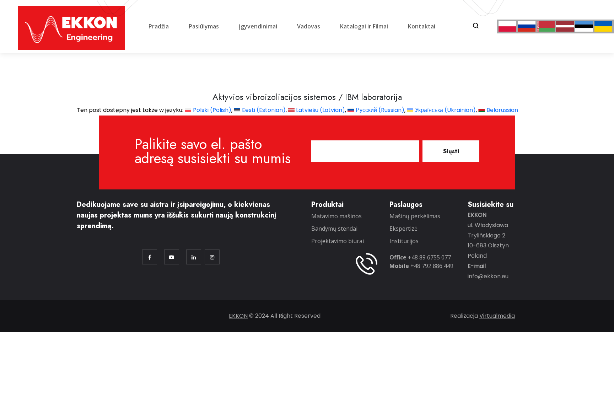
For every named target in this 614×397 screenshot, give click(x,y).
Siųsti (451, 151)
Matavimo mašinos (336, 216)
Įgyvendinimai (258, 26)
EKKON (238, 316)
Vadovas (308, 26)
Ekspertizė (403, 228)
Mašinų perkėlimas (414, 216)
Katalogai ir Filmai (364, 26)
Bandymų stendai (334, 228)
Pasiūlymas (204, 26)
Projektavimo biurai (337, 241)
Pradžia (159, 26)
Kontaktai (421, 26)
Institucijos (404, 241)
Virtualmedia (497, 316)
